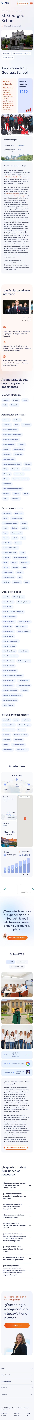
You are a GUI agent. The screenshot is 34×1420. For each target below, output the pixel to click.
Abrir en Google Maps (24, 796)
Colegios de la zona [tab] (18, 966)
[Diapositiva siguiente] (29, 319)
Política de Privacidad (16, 1414)
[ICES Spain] (5, 3)
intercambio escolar (12, 194)
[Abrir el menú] (31, 3)
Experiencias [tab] (23, 962)
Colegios (8, 11)
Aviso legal (28, 1414)
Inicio (2, 11)
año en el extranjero (20, 196)
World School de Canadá (13, 177)
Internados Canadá (17, 11)
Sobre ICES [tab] (10, 962)
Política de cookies (4, 1414)
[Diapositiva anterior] (24, 319)
